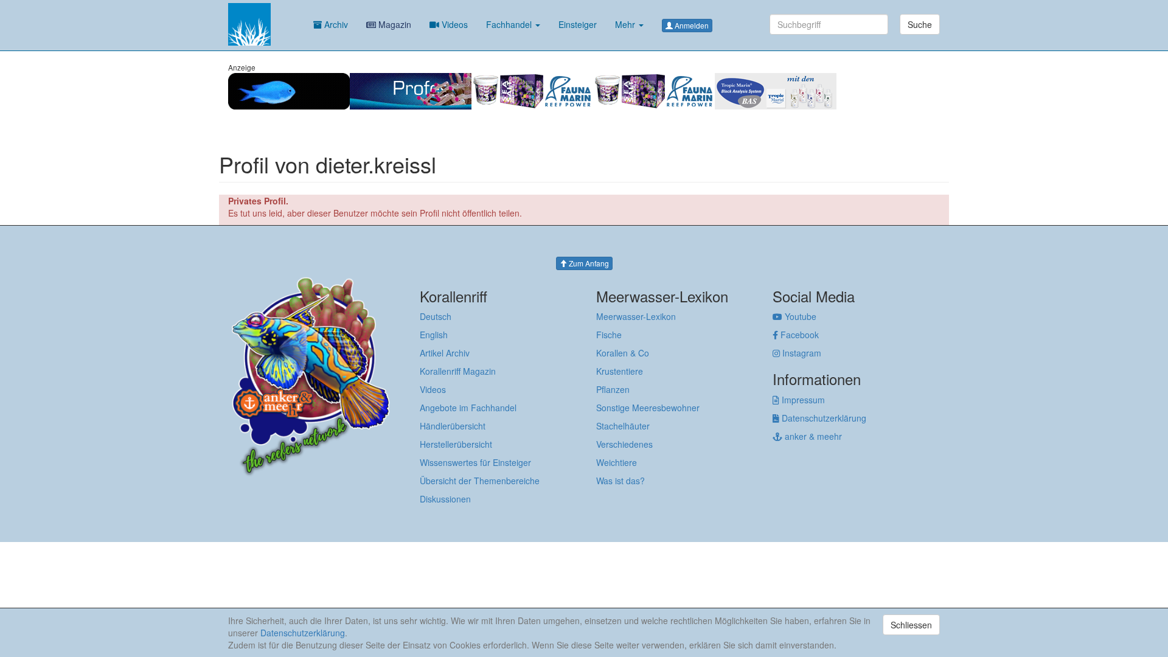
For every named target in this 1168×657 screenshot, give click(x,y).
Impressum (802, 400)
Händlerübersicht (452, 426)
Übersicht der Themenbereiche (480, 480)
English (434, 334)
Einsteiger (577, 24)
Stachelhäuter (623, 426)
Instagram (800, 353)
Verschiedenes (624, 444)
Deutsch (435, 316)
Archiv (335, 24)
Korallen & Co (622, 353)
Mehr (626, 24)
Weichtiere (616, 462)
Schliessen (911, 625)
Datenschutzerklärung (822, 418)
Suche (920, 24)
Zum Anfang (588, 263)
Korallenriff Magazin (458, 371)
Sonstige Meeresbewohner (648, 407)
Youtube (799, 316)
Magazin (393, 24)
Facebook (798, 334)
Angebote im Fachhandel (468, 407)
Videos (453, 24)
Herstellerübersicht (456, 444)
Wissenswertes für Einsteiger (475, 462)
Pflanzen (613, 389)
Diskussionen (445, 499)
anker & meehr (812, 436)
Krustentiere (619, 371)
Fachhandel (510, 24)
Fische (609, 334)
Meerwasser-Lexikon (636, 316)
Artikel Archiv (445, 353)
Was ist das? (620, 480)
